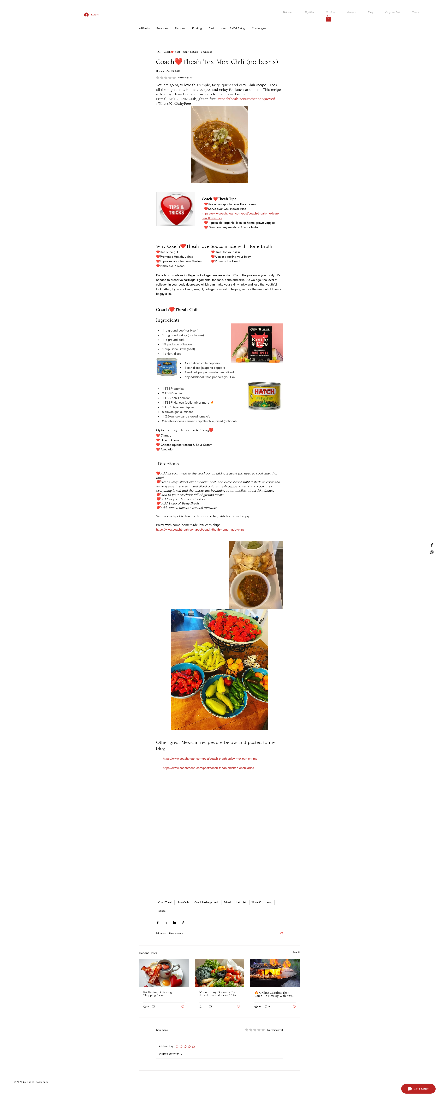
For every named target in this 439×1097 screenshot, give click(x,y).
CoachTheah (165, 902)
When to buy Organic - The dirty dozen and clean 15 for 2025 (218, 994)
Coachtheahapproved (206, 902)
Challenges (259, 28)
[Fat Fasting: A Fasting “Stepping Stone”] (164, 973)
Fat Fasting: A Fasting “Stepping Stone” (157, 994)
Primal (227, 902)
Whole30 (256, 902)
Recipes (180, 28)
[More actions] (281, 52)
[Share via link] (183, 922)
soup (269, 902)
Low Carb (183, 902)
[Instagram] (432, 552)
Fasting (197, 28)
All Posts (144, 28)
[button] (328, 18)
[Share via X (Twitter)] (166, 922)
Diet (211, 28)
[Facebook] (432, 545)
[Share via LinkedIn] (174, 922)
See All (296, 952)
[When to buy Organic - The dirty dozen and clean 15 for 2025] (219, 973)
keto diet (241, 902)
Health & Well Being (233, 28)
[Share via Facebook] (157, 922)
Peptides (162, 28)
